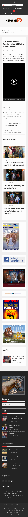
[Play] (5, 99)
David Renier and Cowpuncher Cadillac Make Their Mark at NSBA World (14, 211)
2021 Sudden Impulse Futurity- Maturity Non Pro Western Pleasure (13, 131)
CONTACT (11, 504)
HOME (6, 504)
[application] (14, 82)
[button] (14, 82)
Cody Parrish (19, 114)
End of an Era (12, 433)
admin (15, 50)
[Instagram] (8, 13)
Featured (11, 52)
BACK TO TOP (19, 504)
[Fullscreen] (23, 99)
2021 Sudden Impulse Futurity (12, 113)
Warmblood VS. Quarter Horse (17, 450)
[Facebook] (3, 13)
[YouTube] (11, 13)
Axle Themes (18, 515)
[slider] (12, 99)
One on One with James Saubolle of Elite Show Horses (18, 358)
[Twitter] (5, 13)
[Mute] (20, 99)
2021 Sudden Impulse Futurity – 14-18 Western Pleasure (13, 124)
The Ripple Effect (13, 457)
